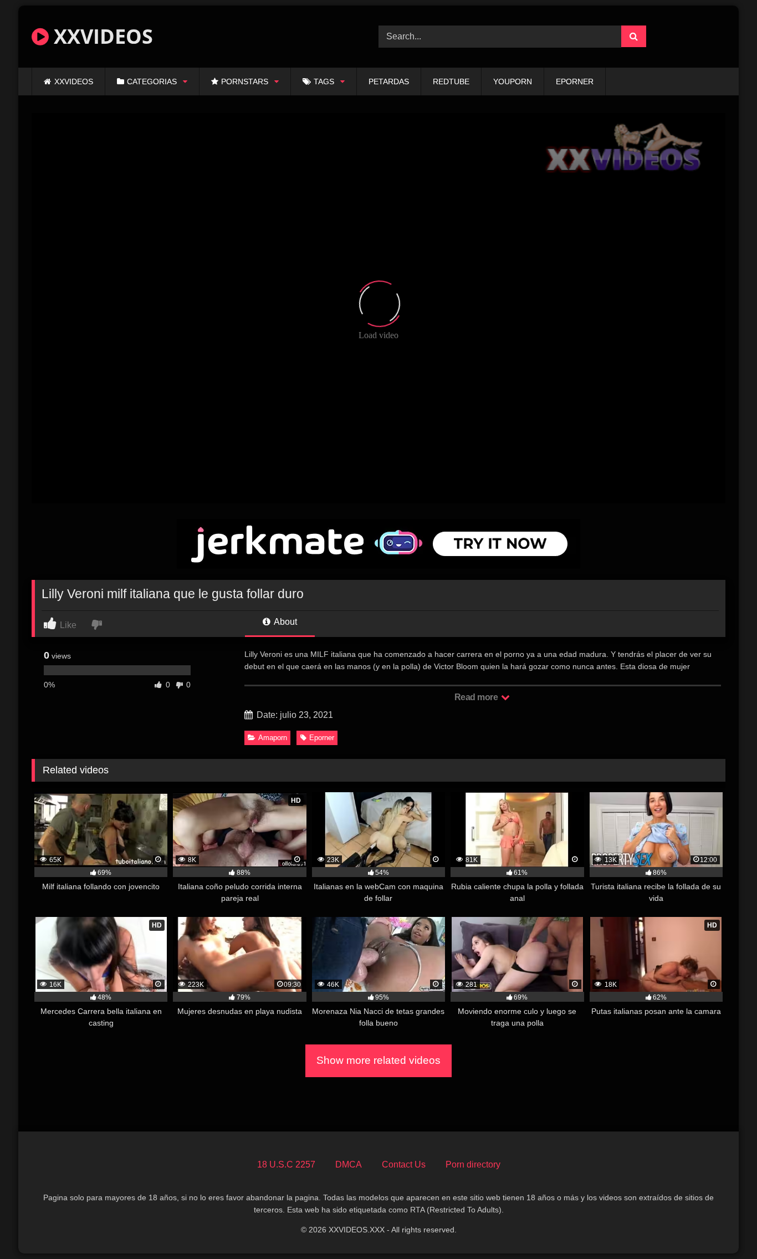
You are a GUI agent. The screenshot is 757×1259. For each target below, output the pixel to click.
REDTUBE (451, 81)
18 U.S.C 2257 (286, 1164)
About (284, 621)
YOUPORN (512, 81)
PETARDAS (389, 81)
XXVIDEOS (101, 36)
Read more (477, 697)
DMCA (348, 1164)
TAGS (324, 81)
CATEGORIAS (152, 81)
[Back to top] (722, 1226)
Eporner (321, 737)
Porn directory (473, 1164)
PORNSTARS (244, 81)
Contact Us (404, 1164)
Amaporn (272, 737)
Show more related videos (378, 1060)
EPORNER (575, 81)
